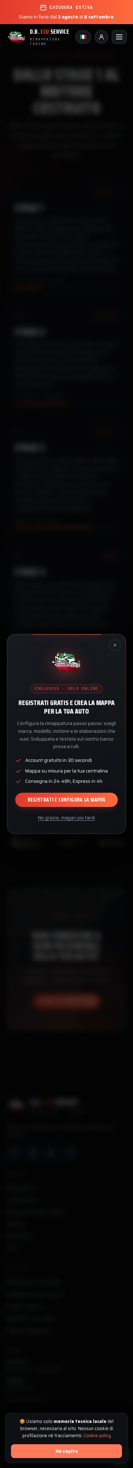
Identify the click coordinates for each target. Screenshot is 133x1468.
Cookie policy (97, 1435)
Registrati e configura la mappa (66, 800)
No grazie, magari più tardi (66, 817)
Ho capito (67, 1451)
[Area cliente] (101, 37)
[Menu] (119, 37)
